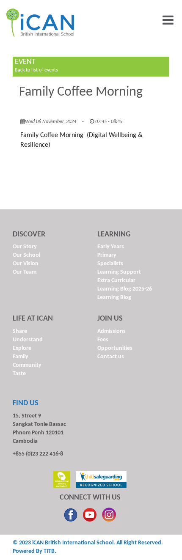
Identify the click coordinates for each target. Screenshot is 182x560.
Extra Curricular (116, 280)
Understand (28, 340)
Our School (26, 255)
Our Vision (26, 264)
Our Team (24, 272)
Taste (19, 374)
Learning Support (119, 272)
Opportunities (114, 348)
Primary (106, 255)
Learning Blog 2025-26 (124, 289)
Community (27, 365)
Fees (102, 340)
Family (20, 357)
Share (20, 331)
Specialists (110, 264)
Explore (22, 348)
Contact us (110, 357)
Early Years (110, 247)
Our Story (25, 247)
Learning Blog (114, 297)
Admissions (111, 331)
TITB (49, 551)
